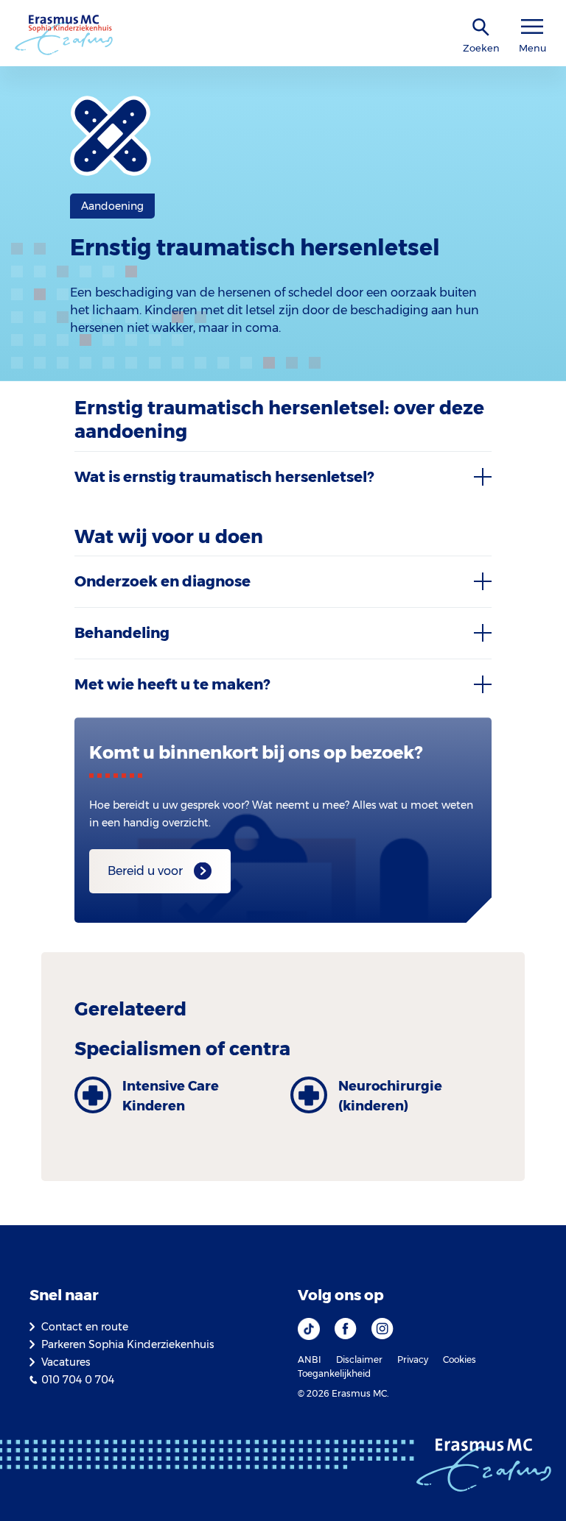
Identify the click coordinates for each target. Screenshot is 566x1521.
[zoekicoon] (481, 27)
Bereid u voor (145, 871)
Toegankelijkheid (334, 1373)
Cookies (459, 1359)
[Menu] (532, 26)
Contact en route (84, 1326)
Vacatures (65, 1362)
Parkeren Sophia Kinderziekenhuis (127, 1344)
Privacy (412, 1359)
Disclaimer (359, 1359)
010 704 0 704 (77, 1379)
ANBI (309, 1359)
